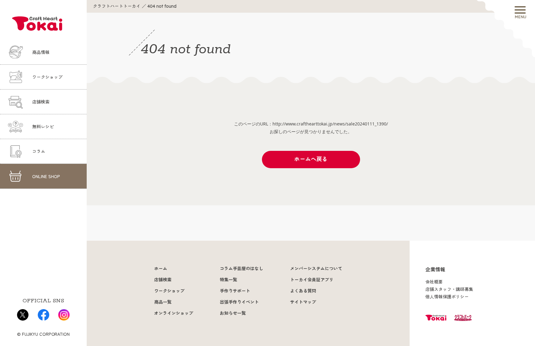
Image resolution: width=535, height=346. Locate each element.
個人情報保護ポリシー (447, 297)
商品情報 (41, 52)
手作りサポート (235, 291)
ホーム (160, 268)
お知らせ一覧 (233, 313)
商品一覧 (163, 302)
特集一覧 (228, 279)
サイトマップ (303, 302)
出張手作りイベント (239, 302)
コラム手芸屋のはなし (241, 268)
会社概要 (434, 282)
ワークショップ (47, 77)
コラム (38, 151)
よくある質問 (303, 291)
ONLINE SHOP (46, 176)
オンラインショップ (173, 313)
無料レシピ (43, 126)
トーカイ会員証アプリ (311, 279)
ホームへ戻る (311, 159)
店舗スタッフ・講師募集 (449, 289)
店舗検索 (41, 102)
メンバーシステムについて (316, 268)
